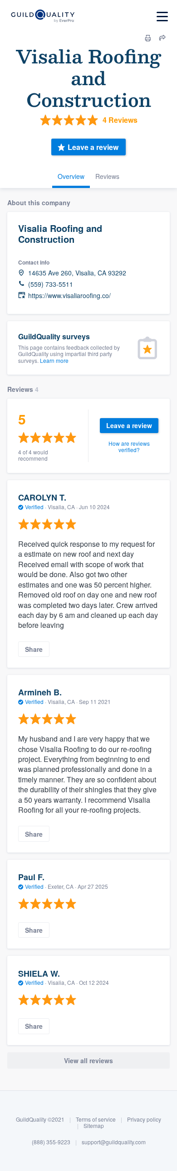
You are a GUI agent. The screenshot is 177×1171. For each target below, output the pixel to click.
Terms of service (96, 1119)
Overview (71, 176)
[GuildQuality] (42, 17)
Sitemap (94, 1125)
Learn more (54, 360)
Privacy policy (144, 1119)
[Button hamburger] (162, 16)
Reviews (107, 176)
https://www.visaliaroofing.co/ (69, 295)
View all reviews (88, 1060)
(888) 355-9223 (51, 1142)
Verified (34, 507)
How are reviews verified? (129, 446)
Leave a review (93, 147)
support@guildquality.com (114, 1142)
